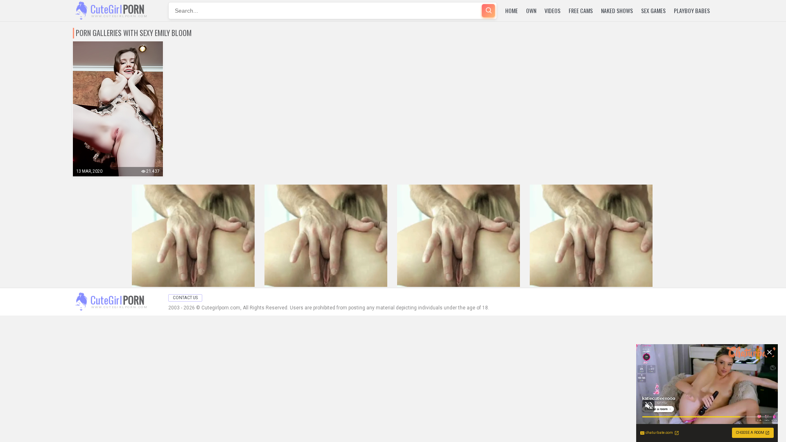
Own (531, 10)
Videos (552, 10)
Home (511, 10)
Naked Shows (617, 10)
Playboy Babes (692, 10)
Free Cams (581, 10)
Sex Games (653, 10)
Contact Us (185, 297)
